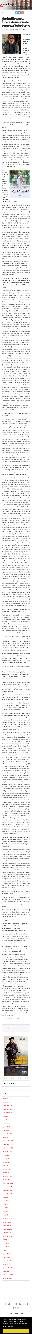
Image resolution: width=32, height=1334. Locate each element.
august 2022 (6, 1155)
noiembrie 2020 (7, 1229)
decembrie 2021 (8, 1183)
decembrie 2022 (8, 1141)
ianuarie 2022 (7, 1179)
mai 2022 (5, 1165)
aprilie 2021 (6, 1211)
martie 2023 (6, 1130)
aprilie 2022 (6, 1169)
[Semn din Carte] (9, 5)
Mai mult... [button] (10, 1326)
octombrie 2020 (8, 1232)
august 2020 (6, 1239)
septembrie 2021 (8, 1194)
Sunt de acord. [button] (16, 1330)
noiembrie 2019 (7, 1271)
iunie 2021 (6, 1204)
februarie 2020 (7, 1261)
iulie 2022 (6, 1158)
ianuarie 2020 (7, 1264)
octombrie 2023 (8, 1109)
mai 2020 (5, 1250)
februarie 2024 (7, 1098)
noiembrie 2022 (7, 1144)
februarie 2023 (7, 1134)
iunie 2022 (6, 1162)
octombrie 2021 (8, 1190)
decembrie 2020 (8, 1225)
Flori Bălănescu (17, 1018)
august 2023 (6, 1116)
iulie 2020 (6, 1243)
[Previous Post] (9, 1028)
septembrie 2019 (8, 1278)
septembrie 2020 (8, 1236)
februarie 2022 (7, 1176)
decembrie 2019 (8, 1268)
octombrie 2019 (8, 1275)
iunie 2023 (6, 1123)
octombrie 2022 (8, 1148)
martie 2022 (6, 1172)
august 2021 (6, 1197)
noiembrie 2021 (7, 1187)
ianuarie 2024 (7, 1102)
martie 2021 (6, 1215)
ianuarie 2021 (7, 1222)
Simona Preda (14, 29)
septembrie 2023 (8, 1112)
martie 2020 (6, 1257)
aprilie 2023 (6, 1127)
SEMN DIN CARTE (16, 1306)
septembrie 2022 (8, 1151)
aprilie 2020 (6, 1254)
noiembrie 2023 (7, 1105)
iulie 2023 (6, 1120)
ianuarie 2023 (7, 1137)
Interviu (22, 29)
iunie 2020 (6, 1246)
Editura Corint (11, 1018)
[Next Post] (23, 1028)
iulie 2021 (6, 1201)
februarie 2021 (7, 1218)
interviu (23, 1018)
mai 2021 (5, 1208)
